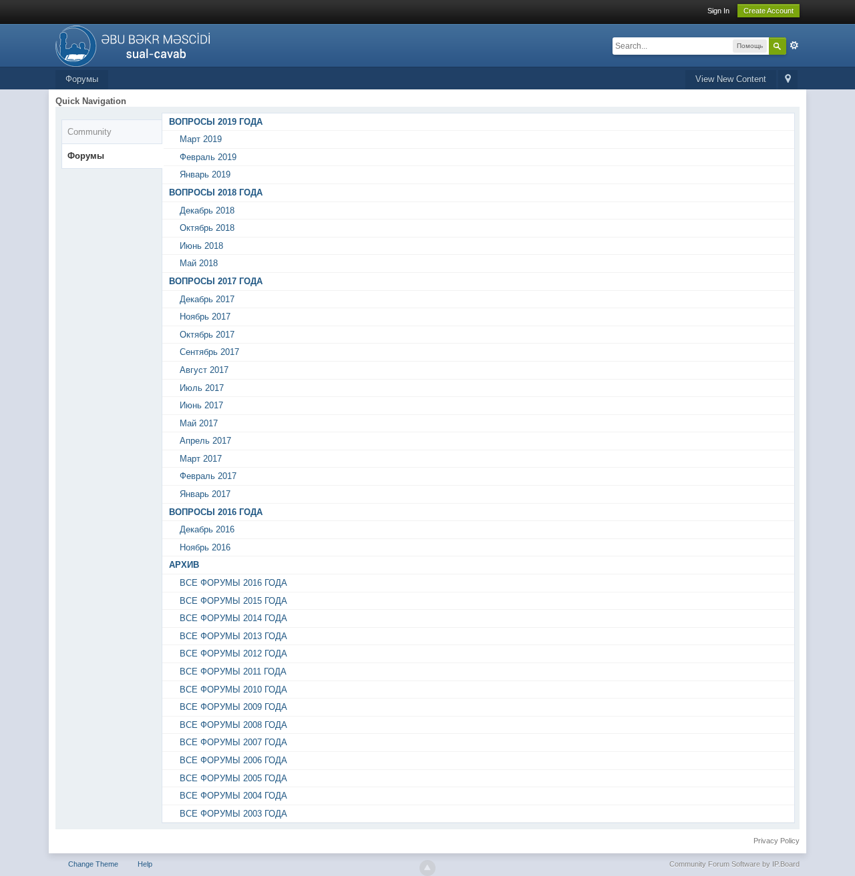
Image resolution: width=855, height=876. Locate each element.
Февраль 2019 (208, 157)
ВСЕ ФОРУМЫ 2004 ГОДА (233, 796)
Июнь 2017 (201, 405)
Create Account (768, 11)
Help (145, 864)
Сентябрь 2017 (209, 352)
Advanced (794, 45)
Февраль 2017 (208, 476)
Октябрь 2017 (207, 335)
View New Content (730, 79)
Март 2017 (201, 459)
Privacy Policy (776, 841)
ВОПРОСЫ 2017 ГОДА (216, 281)
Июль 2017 (202, 388)
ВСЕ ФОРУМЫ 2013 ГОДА (233, 636)
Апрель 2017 (205, 441)
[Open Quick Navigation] (788, 79)
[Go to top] (427, 868)
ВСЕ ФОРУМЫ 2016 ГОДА (233, 583)
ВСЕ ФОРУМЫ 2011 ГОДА (233, 672)
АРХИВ (184, 565)
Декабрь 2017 (207, 299)
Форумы (81, 79)
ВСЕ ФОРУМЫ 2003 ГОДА (233, 814)
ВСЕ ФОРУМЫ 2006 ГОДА (233, 760)
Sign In (718, 11)
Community (89, 132)
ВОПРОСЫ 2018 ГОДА (216, 192)
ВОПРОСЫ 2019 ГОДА (216, 122)
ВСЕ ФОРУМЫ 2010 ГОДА (233, 690)
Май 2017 (199, 423)
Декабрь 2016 (207, 529)
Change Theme (93, 864)
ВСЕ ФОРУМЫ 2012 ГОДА (233, 653)
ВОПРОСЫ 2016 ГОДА (216, 512)
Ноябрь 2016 (205, 547)
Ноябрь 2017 (205, 317)
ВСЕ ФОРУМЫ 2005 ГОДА (233, 778)
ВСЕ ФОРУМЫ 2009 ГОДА (233, 707)
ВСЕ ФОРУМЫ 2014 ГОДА (233, 618)
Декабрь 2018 (207, 210)
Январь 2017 (205, 494)
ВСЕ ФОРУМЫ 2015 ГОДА (233, 601)
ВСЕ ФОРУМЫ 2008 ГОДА (233, 725)
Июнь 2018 (201, 246)
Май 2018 (199, 263)
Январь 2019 (205, 174)
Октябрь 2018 (207, 228)
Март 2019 (201, 139)
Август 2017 (204, 370)
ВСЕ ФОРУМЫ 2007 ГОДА (233, 742)
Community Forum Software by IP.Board (734, 864)
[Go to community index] (136, 44)
